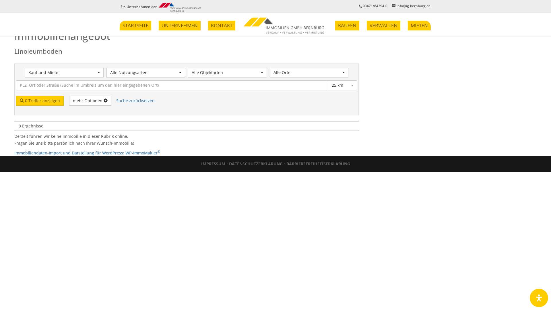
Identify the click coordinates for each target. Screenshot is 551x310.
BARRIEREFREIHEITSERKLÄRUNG (318, 163)
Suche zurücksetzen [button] (135, 100)
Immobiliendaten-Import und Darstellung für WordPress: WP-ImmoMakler (87, 153)
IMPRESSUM (213, 163)
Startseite (135, 25)
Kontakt (221, 25)
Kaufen (347, 25)
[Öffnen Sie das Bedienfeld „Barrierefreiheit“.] (539, 298)
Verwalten (383, 25)
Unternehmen (180, 25)
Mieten (419, 25)
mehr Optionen (88, 100)
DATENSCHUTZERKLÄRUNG (256, 163)
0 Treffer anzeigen (42, 100)
